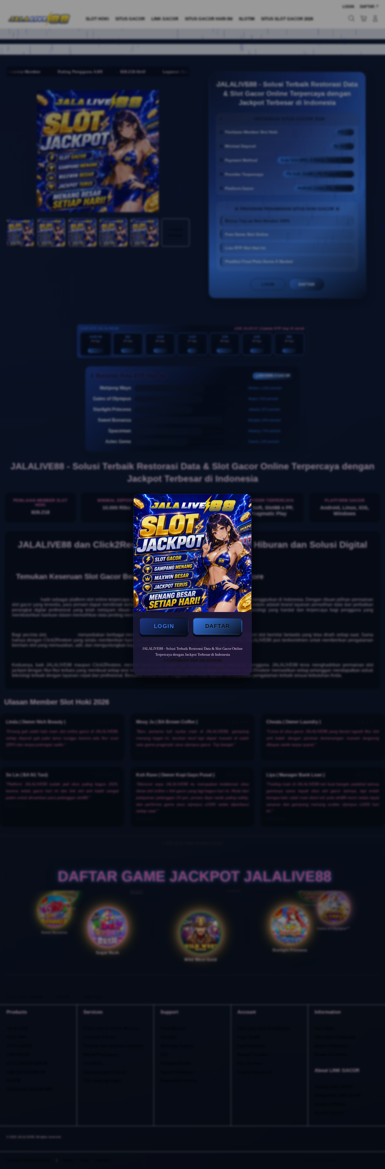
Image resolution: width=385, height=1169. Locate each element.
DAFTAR (217, 626)
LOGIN (164, 626)
